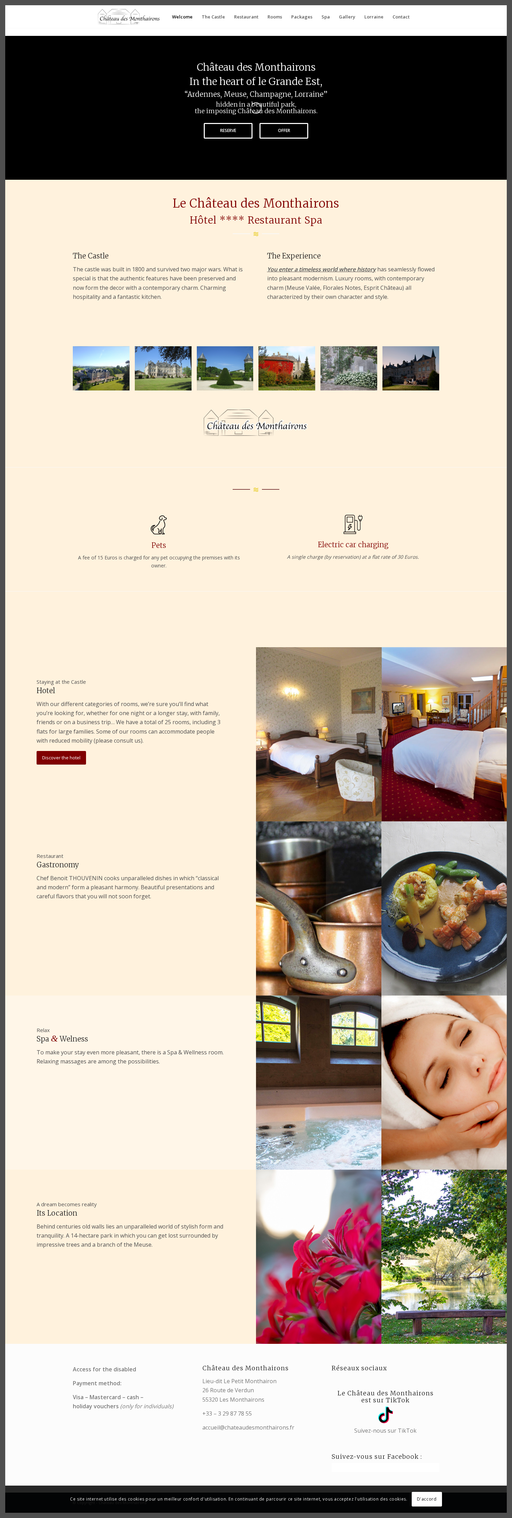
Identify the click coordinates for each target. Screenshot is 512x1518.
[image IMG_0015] (166, 371)
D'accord (427, 1499)
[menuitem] (182, 16)
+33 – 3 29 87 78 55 (227, 1413)
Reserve (228, 130)
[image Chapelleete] (351, 371)
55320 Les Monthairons (233, 1399)
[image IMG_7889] (289, 371)
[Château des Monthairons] (129, 16)
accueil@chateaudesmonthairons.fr (248, 1427)
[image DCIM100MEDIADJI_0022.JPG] (104, 371)
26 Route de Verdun (228, 1390)
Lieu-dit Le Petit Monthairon (239, 1381)
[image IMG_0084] (228, 371)
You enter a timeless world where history (321, 269)
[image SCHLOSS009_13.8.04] (413, 371)
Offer (284, 130)
